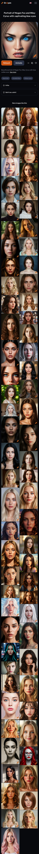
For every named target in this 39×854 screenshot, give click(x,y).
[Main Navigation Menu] (36, 3)
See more (13, 72)
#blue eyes (28, 78)
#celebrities (16, 78)
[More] (28, 63)
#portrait (6, 78)
